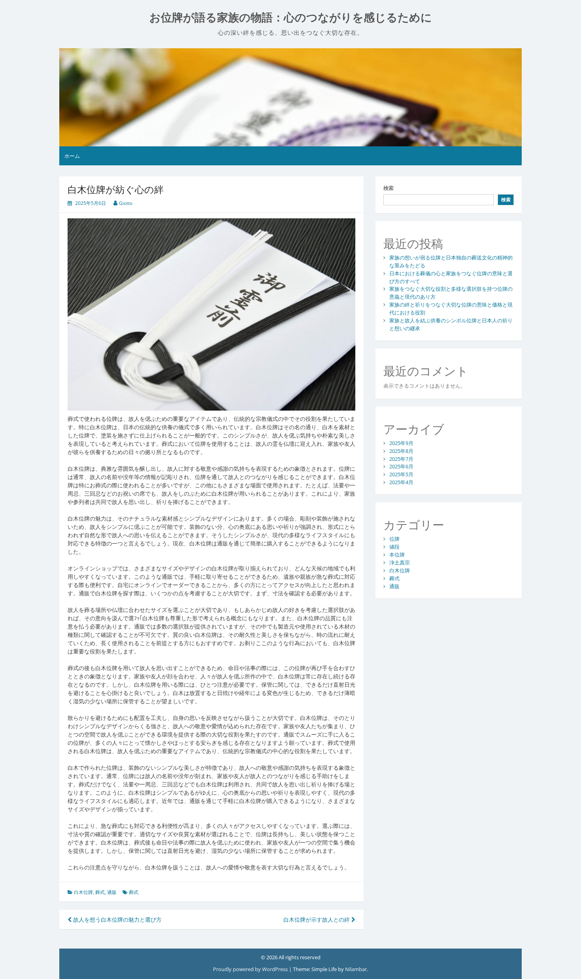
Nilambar (356, 969)
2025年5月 (401, 474)
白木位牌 (83, 892)
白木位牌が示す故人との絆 (317, 919)
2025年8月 (401, 450)
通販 (112, 892)
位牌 (394, 538)
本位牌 (397, 554)
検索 (388, 187)
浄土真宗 (399, 562)
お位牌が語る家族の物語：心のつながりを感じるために (290, 17)
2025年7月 (401, 458)
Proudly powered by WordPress (251, 969)
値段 (394, 546)
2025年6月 (401, 466)
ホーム (72, 155)
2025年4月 (401, 482)
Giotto (125, 203)
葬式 (100, 892)
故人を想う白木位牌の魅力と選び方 (117, 919)
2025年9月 (401, 443)
